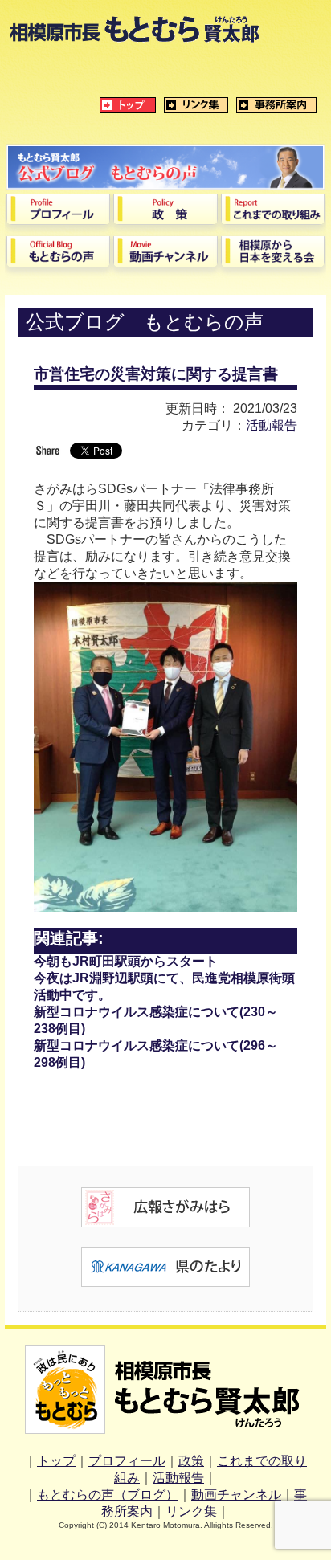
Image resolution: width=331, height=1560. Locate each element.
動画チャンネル (236, 1494)
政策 (191, 1461)
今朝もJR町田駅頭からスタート (126, 961)
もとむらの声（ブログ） (107, 1494)
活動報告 (271, 425)
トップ (56, 1461)
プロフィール (127, 1461)
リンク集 (191, 1511)
